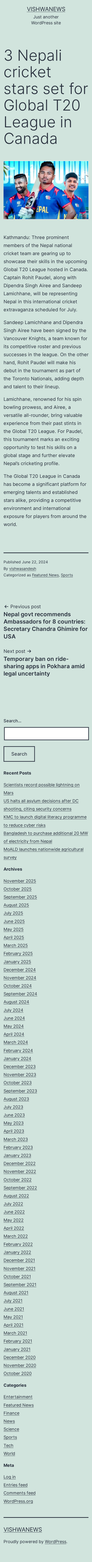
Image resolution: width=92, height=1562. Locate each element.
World (9, 1453)
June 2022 (14, 1211)
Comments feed (20, 1492)
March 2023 (16, 1139)
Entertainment (18, 1396)
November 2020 (20, 1365)
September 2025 (20, 896)
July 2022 (13, 1203)
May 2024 (14, 1026)
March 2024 (16, 1042)
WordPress (55, 1541)
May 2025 (14, 929)
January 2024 (17, 1058)
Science (11, 1429)
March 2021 (15, 1333)
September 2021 (20, 1284)
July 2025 (13, 913)
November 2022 (20, 1171)
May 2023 (14, 1123)
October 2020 (18, 1373)
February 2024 (18, 1050)
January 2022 (17, 1252)
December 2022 (20, 1163)
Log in (10, 1476)
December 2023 (20, 1066)
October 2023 (18, 1082)
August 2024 (16, 1001)
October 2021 (17, 1276)
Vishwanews (46, 9)
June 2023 (14, 1115)
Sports (67, 575)
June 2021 (14, 1308)
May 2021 (13, 1316)
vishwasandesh (22, 568)
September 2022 (20, 1187)
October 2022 (18, 1179)
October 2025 (18, 888)
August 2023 (16, 1098)
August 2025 (16, 905)
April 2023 (14, 1131)
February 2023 (18, 1147)
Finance (11, 1413)
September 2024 (20, 993)
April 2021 (13, 1324)
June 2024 (14, 1018)
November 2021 (19, 1268)
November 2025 (20, 880)
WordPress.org (18, 1501)
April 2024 (14, 1034)
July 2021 (13, 1300)
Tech (8, 1445)
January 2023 (17, 1155)
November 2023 (20, 1074)
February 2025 (18, 953)
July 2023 (13, 1106)
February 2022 (18, 1244)
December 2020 (20, 1357)
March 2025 (16, 945)
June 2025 (14, 921)
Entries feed (16, 1484)
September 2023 (20, 1090)
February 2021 (18, 1341)
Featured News (45, 575)
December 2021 (19, 1260)
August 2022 (16, 1195)
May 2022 (14, 1220)
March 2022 (16, 1236)
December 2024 (20, 969)
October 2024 (18, 985)
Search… (12, 720)
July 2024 (13, 1010)
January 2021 (17, 1349)
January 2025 (17, 961)
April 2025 (14, 937)
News (9, 1421)
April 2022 (14, 1228)
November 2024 (20, 977)
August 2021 (16, 1292)
